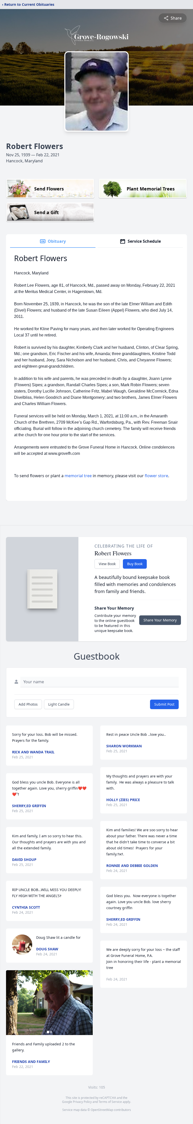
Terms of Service (110, 1102)
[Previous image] (11, 1003)
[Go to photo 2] (51, 1032)
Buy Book (134, 563)
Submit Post (164, 704)
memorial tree (78, 475)
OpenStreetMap (102, 1110)
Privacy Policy (82, 1102)
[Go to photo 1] (48, 1032)
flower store (156, 475)
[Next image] (88, 1003)
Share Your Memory (160, 620)
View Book (107, 563)
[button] (49, 1002)
